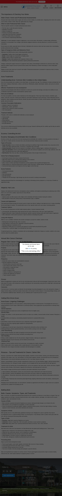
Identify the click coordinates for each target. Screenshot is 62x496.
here (29, 248)
